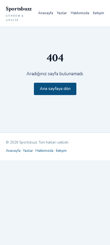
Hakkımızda (80, 13)
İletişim (98, 13)
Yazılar (62, 13)
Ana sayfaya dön (55, 89)
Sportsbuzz (19, 13)
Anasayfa (45, 13)
